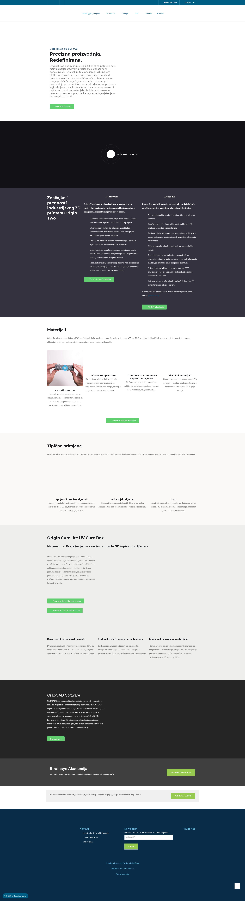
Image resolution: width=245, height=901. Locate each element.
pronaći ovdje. (154, 295)
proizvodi (9, 28)
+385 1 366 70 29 (170, 2)
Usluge (125, 13)
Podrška (148, 13)
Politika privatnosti (113, 863)
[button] (129, 77)
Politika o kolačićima (130, 863)
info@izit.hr (189, 2)
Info (136, 13)
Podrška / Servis (183, 796)
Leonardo (125, 874)
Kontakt (160, 13)
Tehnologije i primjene (90, 13)
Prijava (131, 846)
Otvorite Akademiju (181, 772)
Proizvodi (111, 13)
